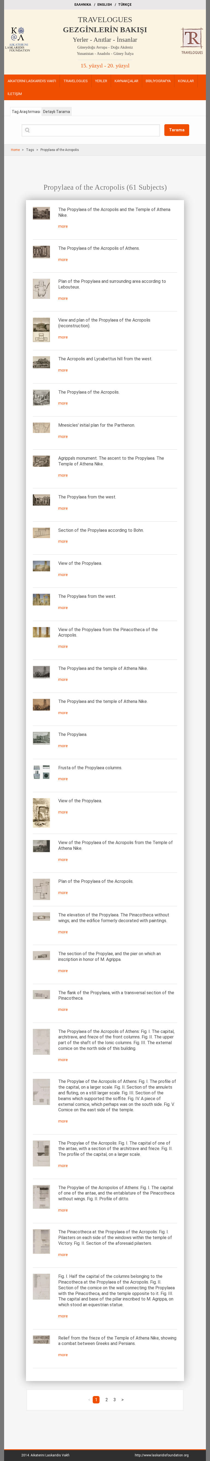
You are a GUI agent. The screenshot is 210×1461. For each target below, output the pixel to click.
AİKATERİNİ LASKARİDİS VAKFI (32, 81)
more (63, 226)
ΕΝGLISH (104, 5)
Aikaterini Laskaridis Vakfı (50, 1455)
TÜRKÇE (125, 5)
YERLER (101, 81)
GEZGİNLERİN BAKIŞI (105, 29)
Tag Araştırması (26, 111)
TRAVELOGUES (105, 19)
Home (15, 150)
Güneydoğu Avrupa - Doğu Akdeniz (105, 47)
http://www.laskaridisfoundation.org (162, 1455)
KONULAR (186, 81)
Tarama (177, 129)
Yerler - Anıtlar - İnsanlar (105, 39)
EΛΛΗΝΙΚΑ (82, 5)
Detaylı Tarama (56, 111)
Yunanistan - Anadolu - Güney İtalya (105, 54)
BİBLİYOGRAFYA (158, 81)
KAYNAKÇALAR (126, 81)
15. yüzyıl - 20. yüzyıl (105, 66)
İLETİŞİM (15, 94)
